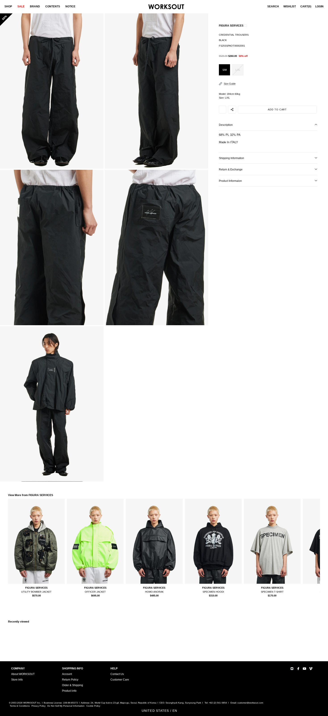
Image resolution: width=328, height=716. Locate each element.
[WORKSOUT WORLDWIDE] (166, 6)
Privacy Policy (38, 706)
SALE (21, 6)
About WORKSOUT (23, 674)
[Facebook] (298, 668)
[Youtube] (304, 668)
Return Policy (70, 679)
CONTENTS (52, 6)
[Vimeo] (310, 668)
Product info (69, 690)
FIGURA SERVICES (231, 25)
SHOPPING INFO (72, 668)
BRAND (35, 6)
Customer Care (119, 679)
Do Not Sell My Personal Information (66, 706)
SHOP (8, 6)
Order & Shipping (72, 685)
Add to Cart (277, 109)
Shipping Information (231, 158)
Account (67, 674)
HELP (114, 668)
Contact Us (117, 674)
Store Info (17, 679)
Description (226, 124)
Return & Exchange (231, 169)
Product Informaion (230, 180)
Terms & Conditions (20, 706)
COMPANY (18, 668)
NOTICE (70, 6)
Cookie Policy (93, 706)
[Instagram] (292, 668)
